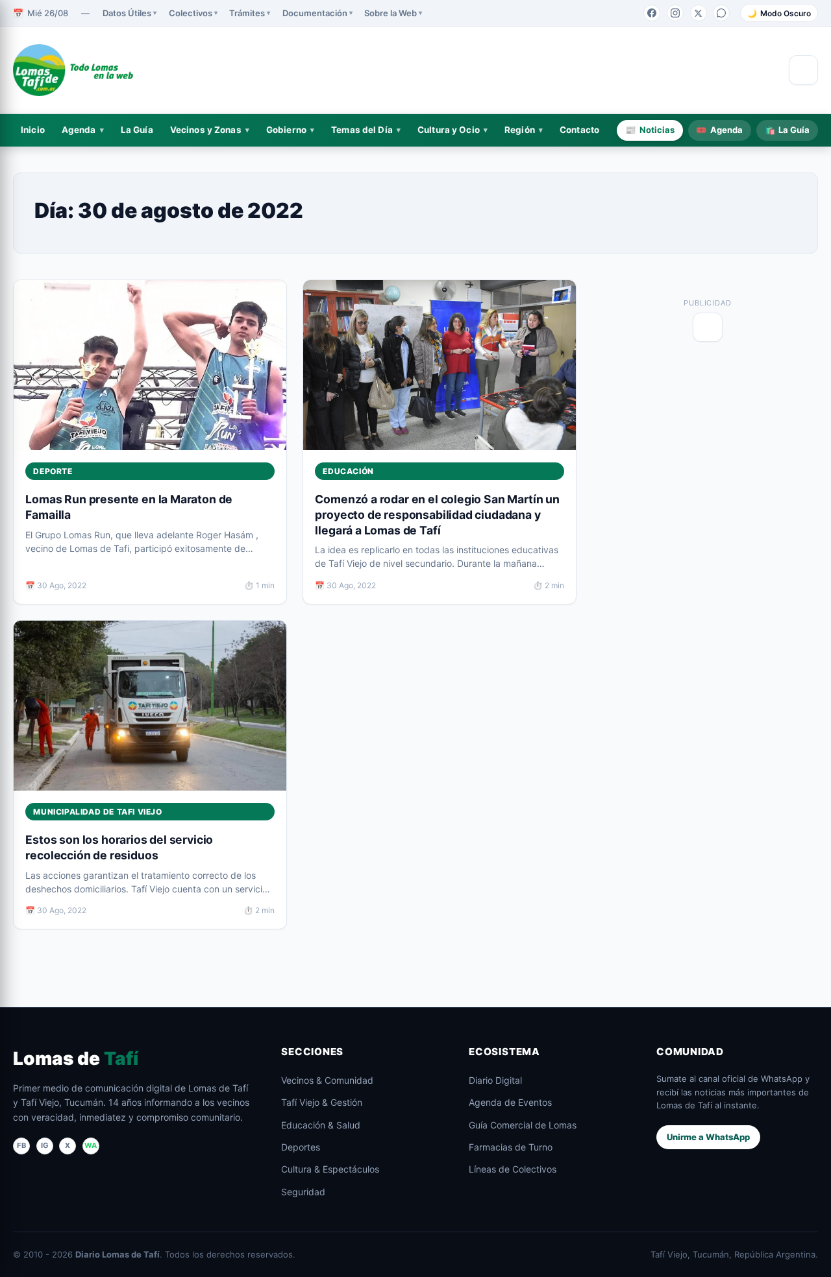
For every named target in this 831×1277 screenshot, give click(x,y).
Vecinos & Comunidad (327, 1080)
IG (45, 1145)
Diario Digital (495, 1080)
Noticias (650, 130)
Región (519, 130)
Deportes (300, 1146)
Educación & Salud (320, 1124)
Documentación (314, 13)
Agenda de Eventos (510, 1102)
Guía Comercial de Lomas (523, 1124)
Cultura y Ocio (448, 130)
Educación (348, 471)
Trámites (247, 13)
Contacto (579, 130)
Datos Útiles (127, 13)
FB (21, 1145)
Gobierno (286, 130)
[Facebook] (651, 13)
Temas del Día (362, 130)
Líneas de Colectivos (512, 1169)
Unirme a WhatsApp (708, 1137)
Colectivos (190, 13)
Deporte (52, 471)
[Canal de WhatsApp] (721, 13)
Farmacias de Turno (510, 1146)
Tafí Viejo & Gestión (321, 1102)
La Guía (137, 130)
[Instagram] (675, 13)
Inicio (33, 130)
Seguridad (303, 1191)
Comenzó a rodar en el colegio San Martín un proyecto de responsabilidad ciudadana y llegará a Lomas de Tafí (437, 514)
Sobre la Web (390, 13)
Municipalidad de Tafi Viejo (97, 812)
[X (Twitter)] (698, 13)
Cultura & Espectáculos (330, 1169)
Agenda (79, 130)
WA (90, 1145)
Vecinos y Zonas (206, 130)
